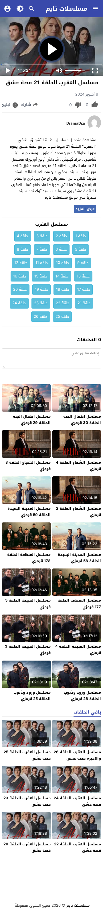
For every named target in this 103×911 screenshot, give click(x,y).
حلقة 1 (80, 235)
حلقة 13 (83, 276)
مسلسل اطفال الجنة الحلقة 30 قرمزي (82, 419)
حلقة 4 (22, 235)
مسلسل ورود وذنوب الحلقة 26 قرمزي (82, 695)
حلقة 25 (62, 316)
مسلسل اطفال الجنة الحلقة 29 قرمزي (32, 419)
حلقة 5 (80, 249)
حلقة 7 (41, 249)
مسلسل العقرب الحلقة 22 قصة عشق (77, 847)
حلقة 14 (62, 276)
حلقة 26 (40, 316)
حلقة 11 (41, 262)
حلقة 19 (41, 289)
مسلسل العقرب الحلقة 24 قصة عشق (77, 801)
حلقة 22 (63, 303)
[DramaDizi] (94, 128)
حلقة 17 (83, 289)
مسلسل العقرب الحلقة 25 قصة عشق (27, 755)
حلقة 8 (22, 249)
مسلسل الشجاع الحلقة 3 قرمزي (28, 465)
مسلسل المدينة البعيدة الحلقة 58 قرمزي (79, 557)
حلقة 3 (42, 235)
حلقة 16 (19, 276)
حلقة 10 (62, 262)
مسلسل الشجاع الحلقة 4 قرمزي (78, 465)
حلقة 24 (19, 303)
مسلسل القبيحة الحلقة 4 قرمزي (78, 649)
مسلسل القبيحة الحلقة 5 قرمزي (28, 603)
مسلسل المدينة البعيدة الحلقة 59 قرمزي (29, 511)
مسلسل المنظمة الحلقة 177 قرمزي (79, 603)
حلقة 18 (62, 289)
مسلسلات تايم (67, 8)
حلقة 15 (40, 276)
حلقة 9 (83, 262)
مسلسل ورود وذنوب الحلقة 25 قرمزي (32, 695)
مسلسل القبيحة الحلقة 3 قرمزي (28, 649)
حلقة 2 (61, 235)
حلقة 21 (84, 303)
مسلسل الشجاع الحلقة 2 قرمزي (78, 511)
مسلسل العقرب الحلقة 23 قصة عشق (27, 801)
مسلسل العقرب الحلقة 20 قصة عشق (27, 847)
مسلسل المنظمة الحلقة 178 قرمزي (29, 557)
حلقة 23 (41, 303)
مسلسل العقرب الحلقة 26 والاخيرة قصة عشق (77, 755)
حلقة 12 (20, 262)
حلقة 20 (20, 289)
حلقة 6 (61, 249)
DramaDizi (75, 123)
